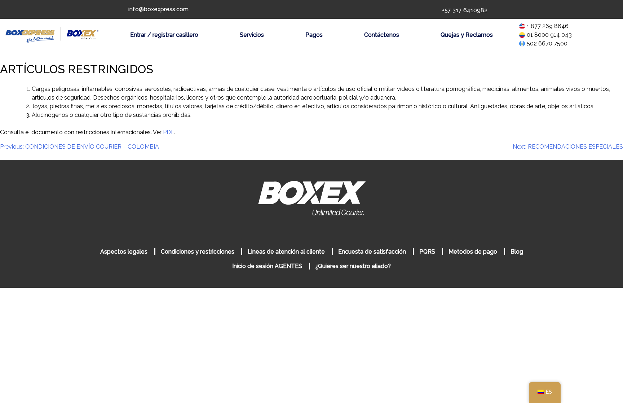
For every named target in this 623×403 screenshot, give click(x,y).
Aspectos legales (123, 251)
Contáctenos (381, 34)
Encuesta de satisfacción (372, 251)
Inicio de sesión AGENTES (268, 266)
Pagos (314, 34)
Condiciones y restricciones (197, 251)
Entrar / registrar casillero (164, 34)
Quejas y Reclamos (467, 34)
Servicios (252, 34)
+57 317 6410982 (464, 10)
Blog (517, 251)
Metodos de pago (473, 251)
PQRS (427, 251)
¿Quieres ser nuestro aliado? (353, 266)
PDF (168, 132)
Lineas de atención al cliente (286, 251)
